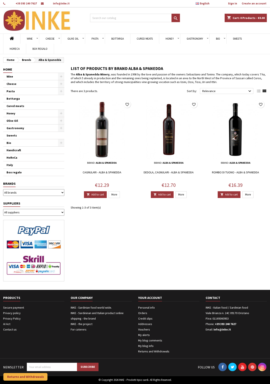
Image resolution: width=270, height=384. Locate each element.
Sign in (232, 3)
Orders (142, 313)
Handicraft (14, 150)
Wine (30, 38)
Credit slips (145, 318)
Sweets (237, 38)
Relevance (227, 91)
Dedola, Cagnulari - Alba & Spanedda (169, 172)
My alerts (144, 335)
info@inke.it (61, 3)
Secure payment (13, 307)
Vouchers (144, 329)
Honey (170, 38)
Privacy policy (12, 313)
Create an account (254, 3)
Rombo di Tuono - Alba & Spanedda (235, 172)
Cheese (50, 38)
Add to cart (95, 194)
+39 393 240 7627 (26, 3)
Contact (213, 298)
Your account (150, 298)
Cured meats (145, 38)
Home (7, 69)
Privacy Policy (12, 318)
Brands (9, 183)
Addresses (145, 324)
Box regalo (39, 49)
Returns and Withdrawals (153, 351)
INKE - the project (81, 324)
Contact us (10, 329)
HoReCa (15, 49)
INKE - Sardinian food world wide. (91, 307)
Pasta (95, 38)
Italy (10, 165)
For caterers (78, 329)
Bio (218, 38)
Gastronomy (195, 38)
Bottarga (117, 38)
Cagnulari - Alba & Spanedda (102, 172)
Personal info (146, 307)
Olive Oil (73, 38)
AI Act (6, 324)
